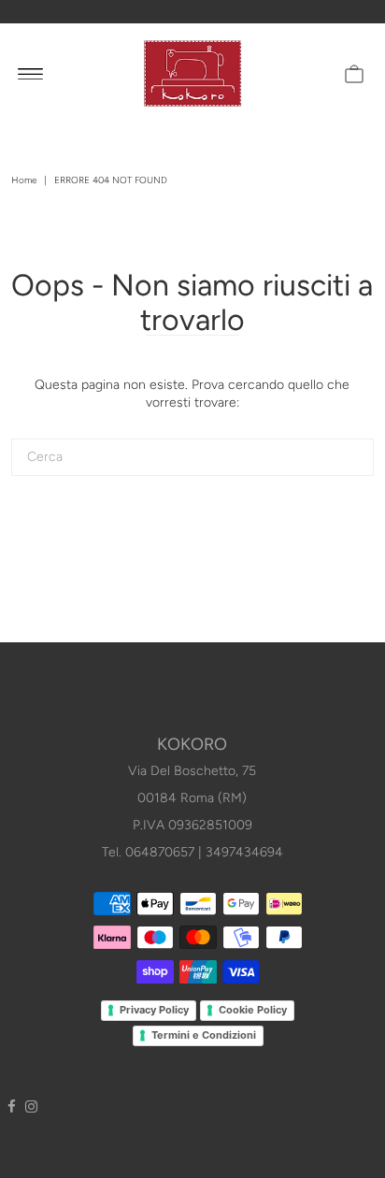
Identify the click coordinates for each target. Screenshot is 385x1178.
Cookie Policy (253, 1009)
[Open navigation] (30, 73)
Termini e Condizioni (203, 1035)
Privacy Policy (154, 1009)
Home (23, 180)
